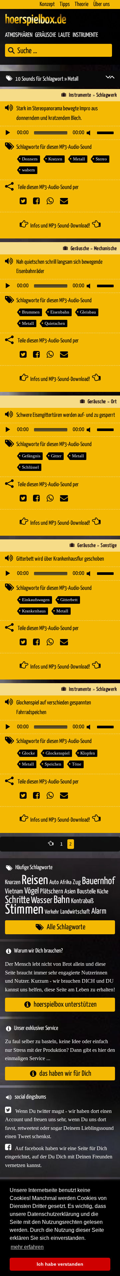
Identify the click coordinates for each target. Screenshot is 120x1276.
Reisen (35, 880)
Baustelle (86, 891)
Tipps (65, 4)
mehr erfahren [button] (27, 1247)
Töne (76, 764)
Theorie (81, 4)
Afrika (65, 882)
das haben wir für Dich (65, 1073)
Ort (114, 401)
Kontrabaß (82, 901)
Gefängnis (31, 455)
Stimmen (24, 909)
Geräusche (45, 35)
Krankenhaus (34, 610)
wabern (28, 169)
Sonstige (109, 545)
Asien (70, 891)
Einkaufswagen (36, 599)
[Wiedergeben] (7, 133)
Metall (79, 158)
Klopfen (87, 753)
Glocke (28, 753)
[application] (60, 132)
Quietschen (55, 323)
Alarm (98, 911)
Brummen (31, 312)
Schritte (17, 900)
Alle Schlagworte (66, 927)
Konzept (47, 4)
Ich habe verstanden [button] (60, 1264)
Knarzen (12, 882)
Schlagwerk (106, 95)
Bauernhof (98, 881)
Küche (102, 892)
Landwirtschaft (75, 912)
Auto (54, 882)
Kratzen (55, 158)
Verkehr (52, 912)
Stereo (101, 158)
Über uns (101, 4)
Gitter (56, 455)
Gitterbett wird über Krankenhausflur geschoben (60, 559)
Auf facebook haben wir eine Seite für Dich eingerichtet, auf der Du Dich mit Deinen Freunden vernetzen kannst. (58, 1156)
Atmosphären (18, 35)
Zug (77, 882)
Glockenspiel (58, 753)
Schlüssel (30, 467)
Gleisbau (88, 312)
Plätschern (51, 891)
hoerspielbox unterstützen (65, 1004)
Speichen (53, 764)
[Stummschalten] (89, 133)
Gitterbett (69, 599)
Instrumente (85, 35)
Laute (64, 35)
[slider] (106, 132)
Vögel (31, 891)
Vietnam (14, 891)
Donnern (30, 158)
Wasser (41, 900)
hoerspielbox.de (35, 20)
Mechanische (105, 248)
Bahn (62, 900)
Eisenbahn (59, 312)
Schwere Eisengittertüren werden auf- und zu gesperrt (65, 415)
